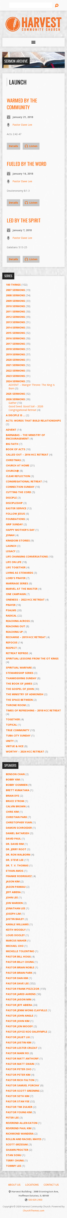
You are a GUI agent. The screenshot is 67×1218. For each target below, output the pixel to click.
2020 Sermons (15, 359)
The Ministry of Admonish (24, 694)
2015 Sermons (15, 333)
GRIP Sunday (14, 524)
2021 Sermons (15, 365)
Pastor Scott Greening (22, 1090)
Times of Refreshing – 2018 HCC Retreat (33, 710)
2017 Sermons (15, 343)
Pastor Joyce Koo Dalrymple (26, 1031)
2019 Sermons (15, 354)
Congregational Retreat (24, 481)
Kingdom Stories (18, 540)
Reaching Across (18, 621)
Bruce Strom (15, 801)
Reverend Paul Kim (18, 1128)
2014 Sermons (15, 327)
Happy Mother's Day (20, 530)
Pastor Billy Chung (20, 962)
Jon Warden (14, 903)
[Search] (56, 5)
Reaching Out (15, 626)
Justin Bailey (15, 919)
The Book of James (19, 683)
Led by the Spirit (24, 220)
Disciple (11, 497)
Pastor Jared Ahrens (21, 994)
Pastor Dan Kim (17, 978)
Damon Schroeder (19, 827)
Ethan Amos (14, 870)
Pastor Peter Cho (18, 1069)
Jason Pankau (16, 886)
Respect (11, 647)
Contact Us (51, 1184)
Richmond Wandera (20, 1133)
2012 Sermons (15, 317)
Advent (11, 429)
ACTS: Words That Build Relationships (33, 420)
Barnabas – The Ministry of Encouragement (25, 436)
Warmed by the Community (22, 104)
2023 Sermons (15, 376)
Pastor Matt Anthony (22, 1058)
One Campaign (16, 594)
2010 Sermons (15, 306)
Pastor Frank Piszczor (22, 988)
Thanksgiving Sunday (21, 678)
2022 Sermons (15, 370)
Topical (11, 724)
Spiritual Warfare (19, 667)
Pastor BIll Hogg (18, 956)
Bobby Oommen (17, 784)
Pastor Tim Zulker (19, 1107)
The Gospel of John (20, 689)
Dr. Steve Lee (15, 860)
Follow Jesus (15, 513)
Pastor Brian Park (19, 972)
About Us (14, 1184)
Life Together (16, 567)
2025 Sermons (15, 393)
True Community (17, 730)
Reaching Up (14, 631)
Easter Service (16, 508)
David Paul (13, 838)
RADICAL (11, 615)
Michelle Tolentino (20, 951)
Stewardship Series (19, 673)
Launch (11, 546)
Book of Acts (15, 449)
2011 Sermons (15, 311)
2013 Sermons (15, 322)
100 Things (13, 284)
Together (13, 719)
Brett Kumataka (17, 790)
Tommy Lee (13, 1165)
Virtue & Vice (15, 746)
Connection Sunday (20, 486)
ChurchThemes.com (33, 1210)
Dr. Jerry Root (16, 849)
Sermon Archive (16, 61)
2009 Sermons (15, 300)
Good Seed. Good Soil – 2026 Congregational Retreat (26, 408)
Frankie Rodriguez (19, 876)
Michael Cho (15, 946)
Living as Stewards (19, 572)
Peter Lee (12, 1117)
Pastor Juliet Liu (18, 1037)
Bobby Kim (13, 779)
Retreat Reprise (17, 653)
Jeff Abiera (13, 892)
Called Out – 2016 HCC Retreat (27, 454)
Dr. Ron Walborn (18, 854)
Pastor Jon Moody (19, 1026)
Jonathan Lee (15, 908)
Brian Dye (12, 795)
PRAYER (11, 605)
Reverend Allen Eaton (21, 1123)
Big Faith (12, 444)
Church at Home (17, 465)
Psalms (11, 610)
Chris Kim (12, 811)
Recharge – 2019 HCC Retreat (26, 637)
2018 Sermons (15, 349)
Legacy (11, 551)
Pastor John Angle (19, 1015)
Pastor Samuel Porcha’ (22, 1085)
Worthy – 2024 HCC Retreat (25, 751)
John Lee (12, 897)
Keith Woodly (16, 929)
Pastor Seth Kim (17, 1096)
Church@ (12, 470)
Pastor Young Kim (19, 1112)
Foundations (15, 519)
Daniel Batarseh (17, 833)
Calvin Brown (16, 806)
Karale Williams (17, 924)
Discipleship (14, 503)
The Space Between (19, 699)
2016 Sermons (15, 338)
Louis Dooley (15, 935)
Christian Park (16, 817)
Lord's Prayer (16, 578)
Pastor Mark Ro (17, 1053)
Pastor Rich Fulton (20, 1080)
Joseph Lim (13, 913)
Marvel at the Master (22, 588)
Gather (13, 402)
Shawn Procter (17, 1149)
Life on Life (13, 562)
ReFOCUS (12, 642)
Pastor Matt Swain (20, 1064)
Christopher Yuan (19, 822)
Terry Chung (15, 1160)
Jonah (10, 535)
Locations (32, 1184)
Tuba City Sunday (18, 735)
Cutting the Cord (18, 492)
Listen (33, 146)
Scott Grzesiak (17, 1144)
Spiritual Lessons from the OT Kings (32, 658)
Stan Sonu (13, 1155)
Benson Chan (15, 774)
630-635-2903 (35, 1199)
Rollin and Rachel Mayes (23, 1139)
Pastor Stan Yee (17, 1101)
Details (13, 146)
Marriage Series (17, 583)
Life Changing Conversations (27, 556)
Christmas (13, 460)
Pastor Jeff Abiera (19, 1005)
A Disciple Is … (15, 415)
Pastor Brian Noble (20, 967)
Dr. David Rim (15, 844)
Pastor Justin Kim (18, 1042)
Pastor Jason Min (18, 999)
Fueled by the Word (26, 163)
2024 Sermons (15, 381)
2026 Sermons (15, 399)
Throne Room (16, 705)
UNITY (10, 741)
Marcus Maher (16, 940)
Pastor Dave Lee (22, 124)
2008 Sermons (15, 295)
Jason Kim (13, 881)
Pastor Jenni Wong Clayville (26, 1010)
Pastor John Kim (17, 1021)
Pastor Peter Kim (18, 1074)
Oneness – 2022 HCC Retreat (25, 599)
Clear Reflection (18, 476)
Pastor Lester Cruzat (22, 1047)
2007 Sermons (15, 290)
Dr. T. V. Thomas (17, 865)
